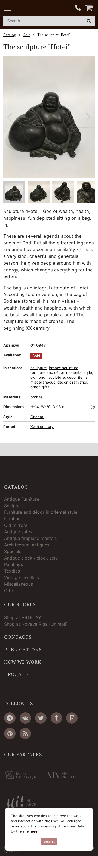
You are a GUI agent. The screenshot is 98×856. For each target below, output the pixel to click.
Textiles (12, 571)
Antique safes (18, 531)
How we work (22, 661)
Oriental (37, 417)
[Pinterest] (10, 733)
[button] (88, 117)
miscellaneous (42, 382)
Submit (49, 841)
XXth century (42, 426)
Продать (16, 674)
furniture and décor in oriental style (61, 372)
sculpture (38, 368)
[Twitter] (41, 718)
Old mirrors (15, 525)
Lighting (12, 518)
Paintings (13, 564)
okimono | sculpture (47, 377)
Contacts (18, 637)
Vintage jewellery (21, 577)
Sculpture (14, 505)
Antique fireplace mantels (30, 538)
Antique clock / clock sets (31, 558)
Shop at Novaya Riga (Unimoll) (36, 624)
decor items (77, 377)
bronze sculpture (63, 368)
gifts (45, 387)
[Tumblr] (56, 718)
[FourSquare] (72, 718)
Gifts (9, 590)
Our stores (20, 604)
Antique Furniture (21, 499)
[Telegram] (10, 718)
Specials (12, 551)
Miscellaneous (18, 584)
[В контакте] (25, 718)
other (34, 387)
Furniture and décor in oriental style (40, 512)
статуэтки (78, 382)
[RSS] (25, 733)
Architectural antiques (26, 545)
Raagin (15, 851)
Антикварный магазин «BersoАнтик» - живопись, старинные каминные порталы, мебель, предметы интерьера (37, 8)
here (34, 831)
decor (62, 382)
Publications (23, 649)
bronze (36, 397)
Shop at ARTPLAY (22, 617)
